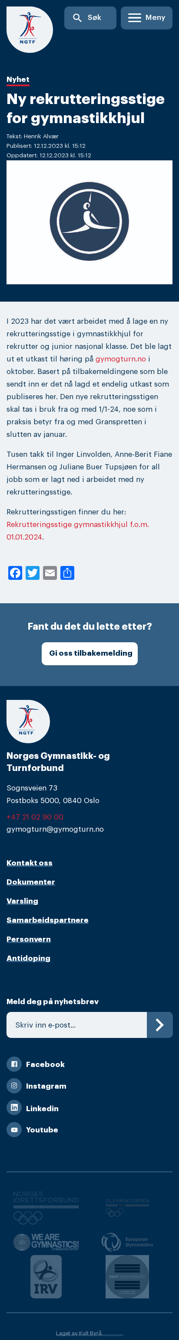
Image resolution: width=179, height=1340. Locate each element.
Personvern (29, 939)
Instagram (46, 1086)
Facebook (45, 1064)
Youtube (42, 1130)
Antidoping (28, 958)
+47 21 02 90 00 (35, 817)
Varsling (22, 901)
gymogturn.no (121, 359)
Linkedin (42, 1108)
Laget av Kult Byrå (79, 1333)
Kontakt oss (30, 863)
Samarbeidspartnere (48, 920)
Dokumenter (31, 882)
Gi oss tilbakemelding (91, 653)
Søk (86, 18)
